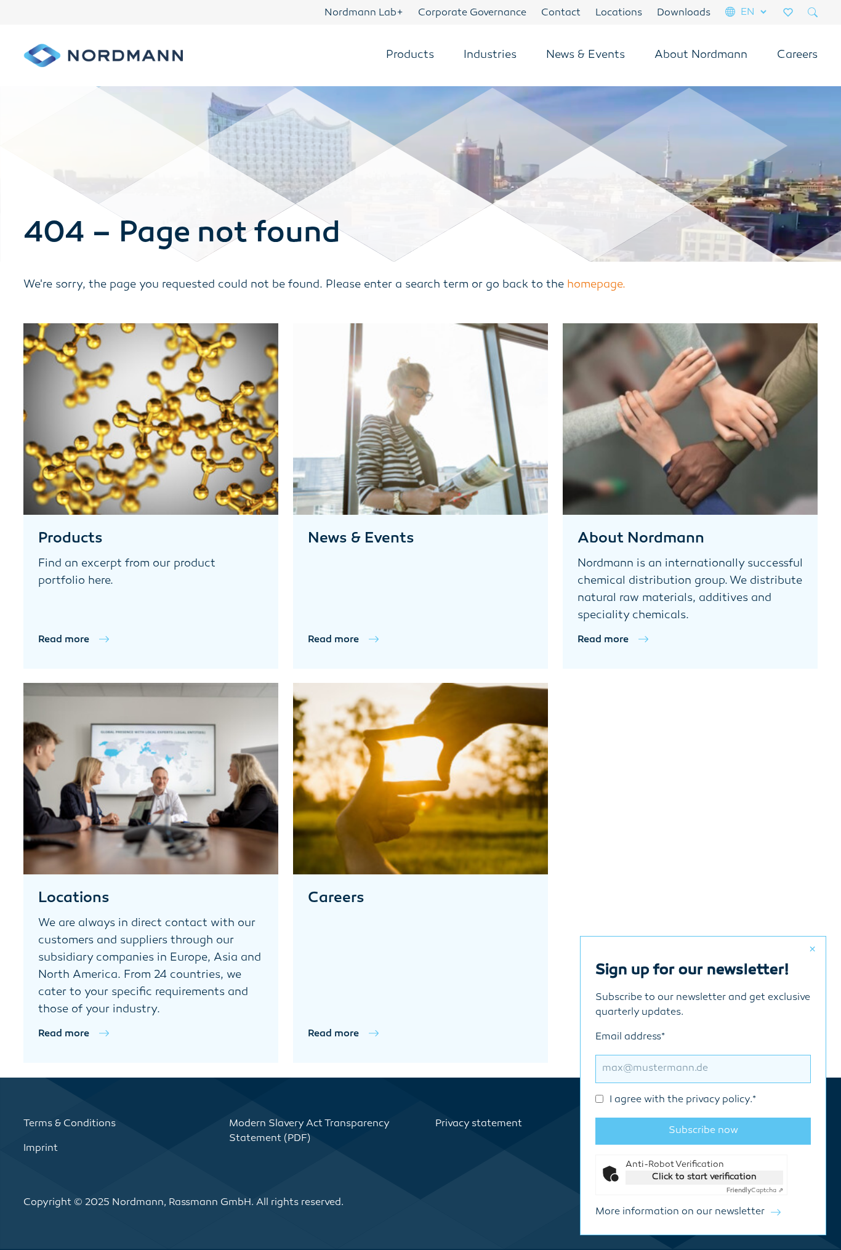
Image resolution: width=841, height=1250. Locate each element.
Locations (618, 13)
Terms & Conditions (69, 1124)
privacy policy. (719, 1100)
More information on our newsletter (680, 1212)
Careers (797, 55)
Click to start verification (704, 1177)
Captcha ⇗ (754, 1190)
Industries (490, 55)
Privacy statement (478, 1124)
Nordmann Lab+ (363, 13)
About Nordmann (700, 55)
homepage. (596, 285)
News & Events (585, 55)
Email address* (675, 1068)
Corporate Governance (472, 13)
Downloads (683, 13)
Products (410, 55)
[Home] (103, 55)
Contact (561, 13)
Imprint (40, 1148)
